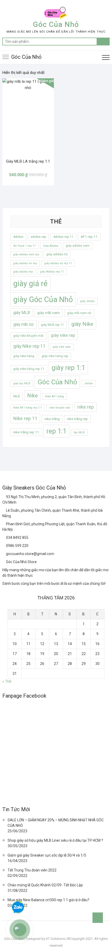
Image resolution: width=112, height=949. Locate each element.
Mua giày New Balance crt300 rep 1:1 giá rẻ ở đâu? (48, 900)
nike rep (85, 407)
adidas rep (38, 237)
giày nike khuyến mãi (28, 336)
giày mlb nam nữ (79, 313)
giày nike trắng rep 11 (28, 369)
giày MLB (21, 312)
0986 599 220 (16, 546)
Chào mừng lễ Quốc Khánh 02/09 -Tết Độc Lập (45, 885)
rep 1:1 (56, 431)
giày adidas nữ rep (25, 263)
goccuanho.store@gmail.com (29, 554)
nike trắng (52, 419)
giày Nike (82, 324)
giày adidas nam (78, 245)
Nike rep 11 (25, 418)
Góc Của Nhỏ (56, 24)
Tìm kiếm (103, 41)
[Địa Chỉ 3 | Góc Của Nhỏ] (4, 524)
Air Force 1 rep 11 (24, 245)
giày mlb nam (48, 312)
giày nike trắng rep (55, 356)
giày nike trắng (23, 356)
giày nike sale (62, 347)
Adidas (18, 237)
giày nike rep (63, 335)
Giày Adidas (50, 245)
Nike (32, 395)
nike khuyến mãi (59, 407)
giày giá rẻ (30, 283)
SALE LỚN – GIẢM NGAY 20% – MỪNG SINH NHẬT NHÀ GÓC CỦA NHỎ (56, 823)
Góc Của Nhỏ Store (21, 562)
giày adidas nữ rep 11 (58, 263)
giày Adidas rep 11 (52, 271)
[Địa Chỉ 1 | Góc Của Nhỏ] (4, 497)
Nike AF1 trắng (54, 396)
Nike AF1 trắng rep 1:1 (27, 407)
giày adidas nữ (57, 254)
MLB (16, 396)
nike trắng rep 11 (26, 432)
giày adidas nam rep (26, 254)
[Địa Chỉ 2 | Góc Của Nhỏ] (4, 510)
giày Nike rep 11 (29, 346)
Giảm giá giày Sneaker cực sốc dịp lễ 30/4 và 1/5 (47, 855)
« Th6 (6, 681)
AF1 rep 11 (89, 237)
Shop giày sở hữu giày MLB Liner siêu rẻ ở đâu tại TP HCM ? (55, 840)
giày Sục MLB (21, 383)
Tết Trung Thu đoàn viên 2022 (32, 870)
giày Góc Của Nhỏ (43, 299)
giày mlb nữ (23, 324)
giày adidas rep (23, 271)
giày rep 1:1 (68, 368)
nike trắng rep (77, 419)
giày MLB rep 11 (52, 325)
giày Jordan (87, 301)
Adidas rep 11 (63, 237)
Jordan (88, 383)
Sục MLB (79, 432)
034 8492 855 (16, 537)
